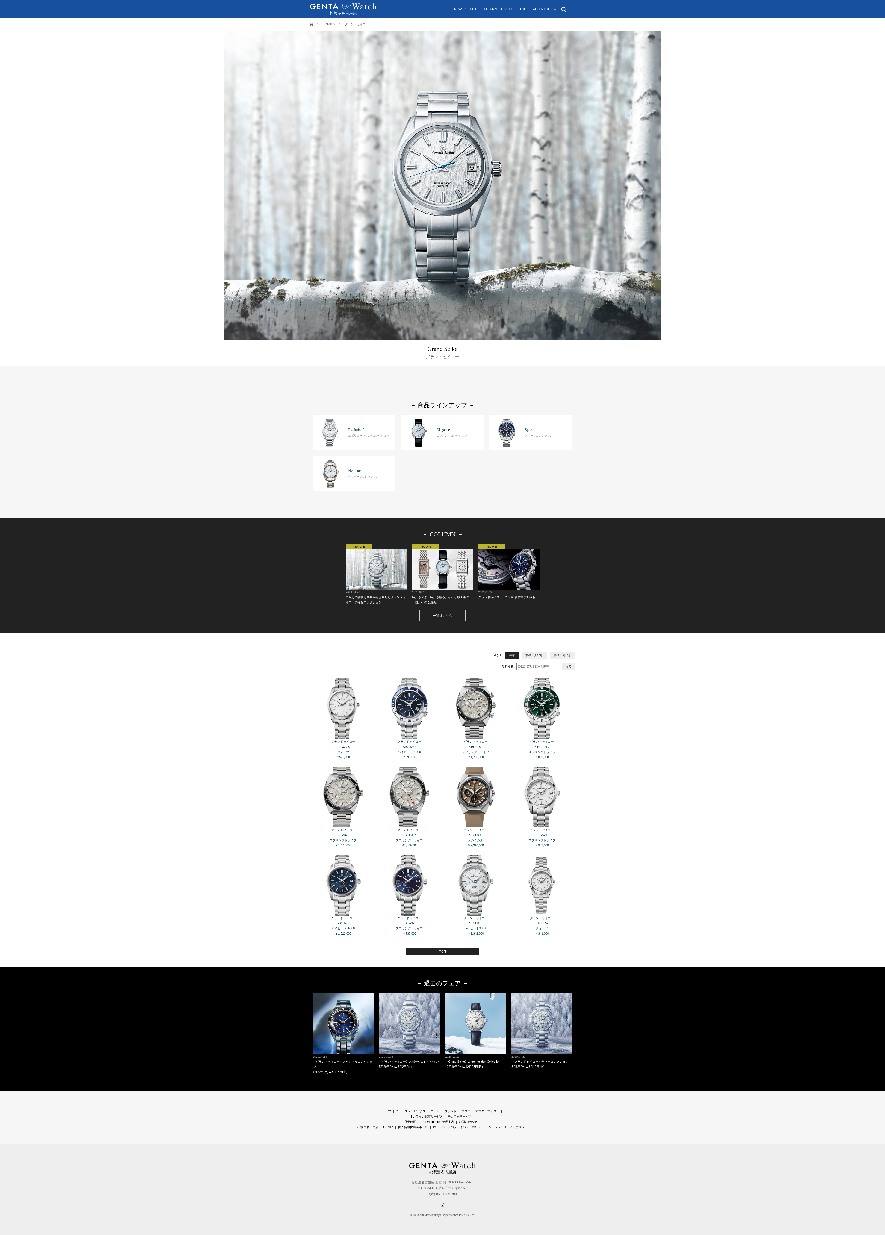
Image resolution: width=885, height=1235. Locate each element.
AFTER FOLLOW (544, 9)
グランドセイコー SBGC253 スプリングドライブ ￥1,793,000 (475, 749)
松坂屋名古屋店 (367, 1127)
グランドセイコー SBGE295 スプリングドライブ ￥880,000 (541, 749)
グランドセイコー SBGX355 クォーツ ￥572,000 (343, 749)
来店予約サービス (460, 1116)
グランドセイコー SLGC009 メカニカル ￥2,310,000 (476, 837)
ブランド (451, 1111)
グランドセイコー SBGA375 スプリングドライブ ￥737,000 (409, 925)
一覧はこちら (442, 615)
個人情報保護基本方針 (413, 1127)
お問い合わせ (468, 1122)
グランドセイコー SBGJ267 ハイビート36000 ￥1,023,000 (343, 925)
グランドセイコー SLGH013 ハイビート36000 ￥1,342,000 (476, 925)
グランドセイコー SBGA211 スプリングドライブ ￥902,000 (541, 837)
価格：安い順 (534, 655)
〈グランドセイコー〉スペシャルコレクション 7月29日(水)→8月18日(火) (343, 1064)
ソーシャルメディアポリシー (508, 1127)
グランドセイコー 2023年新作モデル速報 (507, 595)
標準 (512, 655)
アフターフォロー (487, 1111)
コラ (434, 1111)
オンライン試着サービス (426, 1116)
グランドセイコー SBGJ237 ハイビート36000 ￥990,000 (409, 749)
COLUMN (490, 9)
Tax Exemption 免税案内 (437, 1122)
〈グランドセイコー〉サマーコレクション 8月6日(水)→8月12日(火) (539, 1061)
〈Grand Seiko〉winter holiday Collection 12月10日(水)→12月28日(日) (472, 1061)
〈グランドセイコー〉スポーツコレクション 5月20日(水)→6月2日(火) (409, 1061)
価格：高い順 (562, 655)
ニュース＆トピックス (411, 1111)
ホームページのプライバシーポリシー (458, 1127)
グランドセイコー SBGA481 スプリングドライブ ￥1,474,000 (343, 837)
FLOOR (523, 9)
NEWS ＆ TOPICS (466, 9)
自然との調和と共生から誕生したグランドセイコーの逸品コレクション (376, 597)
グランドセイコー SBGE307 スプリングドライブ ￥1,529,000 (409, 837)
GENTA (388, 1127)
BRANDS (507, 9)
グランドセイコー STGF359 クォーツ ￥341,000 (542, 925)
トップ (386, 1111)
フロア (465, 1111)
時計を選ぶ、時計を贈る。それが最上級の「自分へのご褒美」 (440, 597)
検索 (568, 666)
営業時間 (410, 1122)
